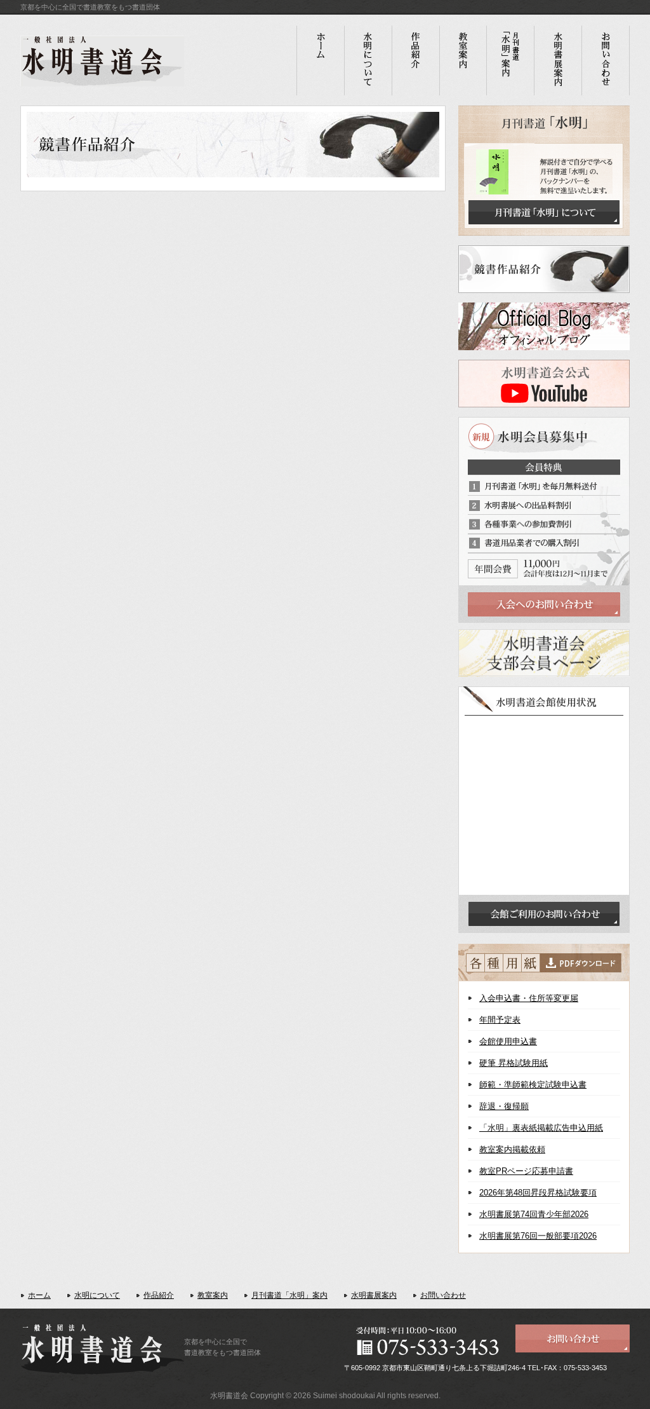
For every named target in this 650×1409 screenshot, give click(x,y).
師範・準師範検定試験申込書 (533, 1084)
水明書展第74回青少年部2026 (533, 1214)
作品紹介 (158, 1295)
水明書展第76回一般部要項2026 (538, 1236)
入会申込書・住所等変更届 (528, 998)
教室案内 (212, 1295)
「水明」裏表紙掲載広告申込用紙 (541, 1128)
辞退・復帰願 (504, 1106)
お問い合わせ (443, 1295)
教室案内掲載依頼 (512, 1149)
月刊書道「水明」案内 (289, 1295)
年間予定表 (500, 1019)
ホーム (39, 1295)
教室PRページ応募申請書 (526, 1171)
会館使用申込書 (508, 1041)
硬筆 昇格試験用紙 (513, 1063)
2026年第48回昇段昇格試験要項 (538, 1192)
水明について (97, 1295)
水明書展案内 (374, 1295)
